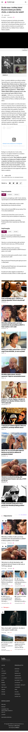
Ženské (3, 682)
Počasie (3, 694)
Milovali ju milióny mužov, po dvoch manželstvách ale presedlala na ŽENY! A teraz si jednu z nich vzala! (13, 249)
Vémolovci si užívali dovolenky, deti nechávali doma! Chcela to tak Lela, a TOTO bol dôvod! (13, 243)
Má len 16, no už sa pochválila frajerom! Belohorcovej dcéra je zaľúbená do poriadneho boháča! (13, 237)
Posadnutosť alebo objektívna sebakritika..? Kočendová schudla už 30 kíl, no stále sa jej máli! (13, 272)
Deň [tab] (4, 194)
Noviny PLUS (17, 673)
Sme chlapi (4, 687)
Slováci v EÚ (17, 696)
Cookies (3, 714)
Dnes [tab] (4, 231)
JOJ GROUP (4, 678)
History (3, 691)
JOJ (2, 668)
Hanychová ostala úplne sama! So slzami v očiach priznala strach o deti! (13, 256)
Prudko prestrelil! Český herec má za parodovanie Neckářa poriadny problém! (13, 267)
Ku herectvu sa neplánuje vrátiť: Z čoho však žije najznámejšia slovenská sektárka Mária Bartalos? (13, 198)
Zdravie (3, 689)
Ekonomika (17, 694)
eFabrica (17, 727)
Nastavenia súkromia (6, 717)
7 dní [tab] (9, 231)
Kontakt (3, 706)
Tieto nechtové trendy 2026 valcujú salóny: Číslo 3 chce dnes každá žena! (13, 210)
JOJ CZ (3, 675)
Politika (17, 691)
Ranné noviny (18, 678)
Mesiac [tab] (16, 194)
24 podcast (17, 682)
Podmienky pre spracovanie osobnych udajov (7, 711)
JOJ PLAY (3, 671)
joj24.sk (17, 671)
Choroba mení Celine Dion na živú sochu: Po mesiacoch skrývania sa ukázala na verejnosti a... (13, 215)
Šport (2, 680)
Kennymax (17, 725)
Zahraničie (17, 687)
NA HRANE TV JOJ (18, 680)
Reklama (3, 704)
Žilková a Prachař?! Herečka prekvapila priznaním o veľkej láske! (13, 261)
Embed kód (25, 50)
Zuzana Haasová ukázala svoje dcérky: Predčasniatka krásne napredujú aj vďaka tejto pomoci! (13, 222)
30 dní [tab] (15, 231)
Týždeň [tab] (10, 194)
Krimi (16, 689)
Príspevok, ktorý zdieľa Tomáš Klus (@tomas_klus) (14, 145)
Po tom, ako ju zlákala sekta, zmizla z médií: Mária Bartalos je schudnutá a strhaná (12, 204)
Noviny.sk (6, 607)
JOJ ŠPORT (3, 673)
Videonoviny (18, 675)
